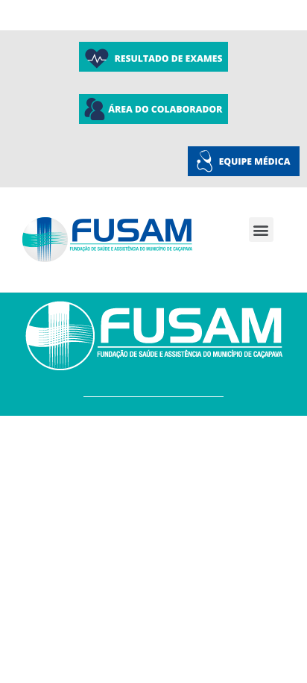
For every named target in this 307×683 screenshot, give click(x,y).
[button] (261, 229)
